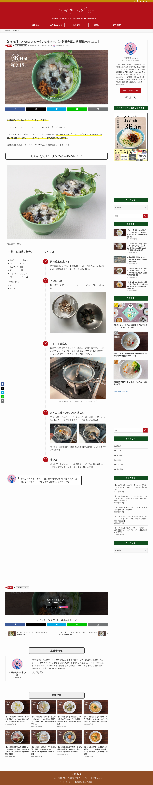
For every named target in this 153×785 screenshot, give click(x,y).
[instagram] (137, 1)
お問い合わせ (97, 778)
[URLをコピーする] (98, 109)
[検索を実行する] (145, 216)
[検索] (146, 1)
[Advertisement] (56, 563)
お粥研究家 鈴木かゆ (17, 673)
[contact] (143, 1)
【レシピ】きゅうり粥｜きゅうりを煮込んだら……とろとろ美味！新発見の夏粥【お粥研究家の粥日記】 (130, 520)
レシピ (118, 451)
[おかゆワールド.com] (76, 10)
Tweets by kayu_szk (121, 391)
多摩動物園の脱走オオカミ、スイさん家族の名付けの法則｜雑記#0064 (130, 510)
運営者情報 (62, 778)
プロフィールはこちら (131, 90)
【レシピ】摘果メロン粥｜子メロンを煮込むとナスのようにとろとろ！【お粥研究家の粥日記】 (130, 488)
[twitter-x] (134, 1)
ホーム (53, 778)
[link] (33, 672)
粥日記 (10, 45)
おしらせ (119, 464)
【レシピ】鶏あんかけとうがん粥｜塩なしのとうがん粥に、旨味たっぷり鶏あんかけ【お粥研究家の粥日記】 (130, 499)
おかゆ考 (119, 455)
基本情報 (119, 469)
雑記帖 (118, 446)
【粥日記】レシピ (21, 45)
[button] (15, 109)
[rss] (140, 1)
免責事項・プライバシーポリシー (79, 778)
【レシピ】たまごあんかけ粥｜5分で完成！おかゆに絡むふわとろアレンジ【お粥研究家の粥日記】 (130, 531)
